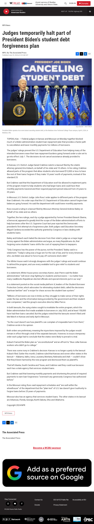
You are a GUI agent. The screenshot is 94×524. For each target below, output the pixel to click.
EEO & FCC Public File (61, 500)
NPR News (6, 25)
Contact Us (39, 500)
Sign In (72, 3)
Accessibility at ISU (79, 500)
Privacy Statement (60, 505)
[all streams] (90, 11)
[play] (6, 11)
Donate (84, 3)
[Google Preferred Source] (47, 473)
